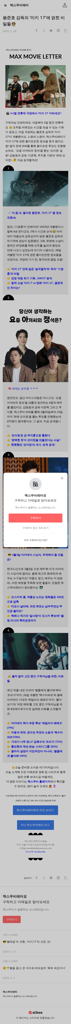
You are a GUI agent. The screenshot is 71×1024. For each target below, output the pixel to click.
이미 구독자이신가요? (35, 540)
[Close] (62, 478)
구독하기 (35, 518)
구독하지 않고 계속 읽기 (35, 527)
